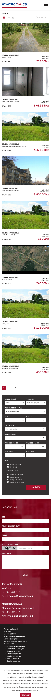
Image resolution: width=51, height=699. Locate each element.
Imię (3, 517)
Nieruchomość (10, 399)
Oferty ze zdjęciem (16, 475)
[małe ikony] (8, 17)
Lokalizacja (9, 425)
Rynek (7, 460)
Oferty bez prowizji (16, 480)
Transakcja (30, 399)
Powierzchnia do (32, 443)
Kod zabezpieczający (10, 544)
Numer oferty (10, 434)
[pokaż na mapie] (13, 17)
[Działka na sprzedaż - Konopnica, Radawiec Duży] (25, 355)
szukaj (35, 487)
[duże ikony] (4, 17)
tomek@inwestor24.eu (21, 596)
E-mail (4, 535)
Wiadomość (6, 553)
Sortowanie (41, 17)
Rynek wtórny (14, 467)
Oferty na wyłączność (17, 482)
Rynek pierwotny (16, 464)
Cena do (29, 417)
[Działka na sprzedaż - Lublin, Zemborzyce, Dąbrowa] (25, 88)
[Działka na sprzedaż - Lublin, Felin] (25, 310)
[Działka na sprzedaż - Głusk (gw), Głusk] (25, 266)
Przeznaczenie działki (13, 408)
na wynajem (15, 649)
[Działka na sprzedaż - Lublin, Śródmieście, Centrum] (25, 177)
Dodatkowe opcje (11, 470)
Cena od (8, 417)
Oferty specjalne (15, 477)
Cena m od (9, 452)
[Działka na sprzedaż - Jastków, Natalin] (25, 44)
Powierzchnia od (11, 443)
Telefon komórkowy (10, 526)
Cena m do (30, 452)
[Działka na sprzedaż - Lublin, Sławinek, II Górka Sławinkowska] (25, 133)
